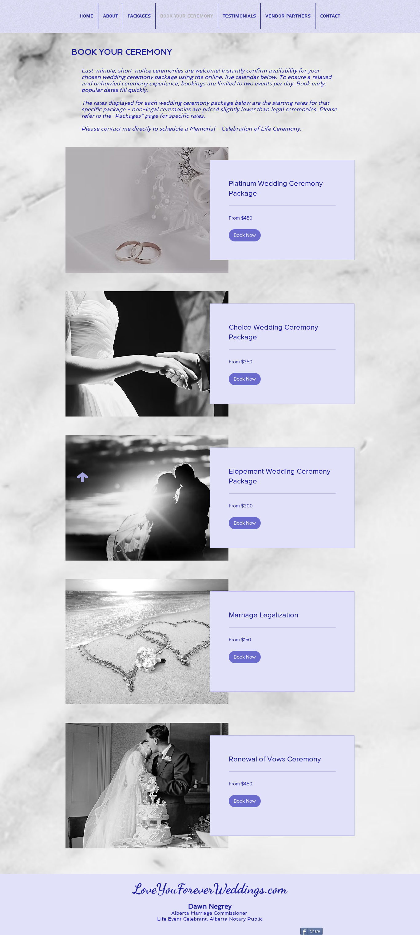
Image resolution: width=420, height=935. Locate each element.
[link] (282, 188)
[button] (245, 235)
